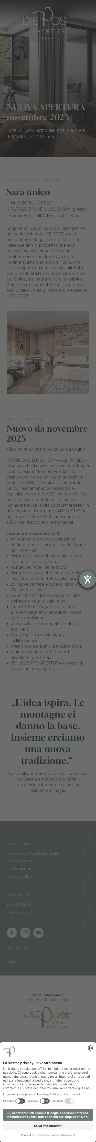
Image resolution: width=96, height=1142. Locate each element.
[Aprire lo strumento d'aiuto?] (87, 579)
